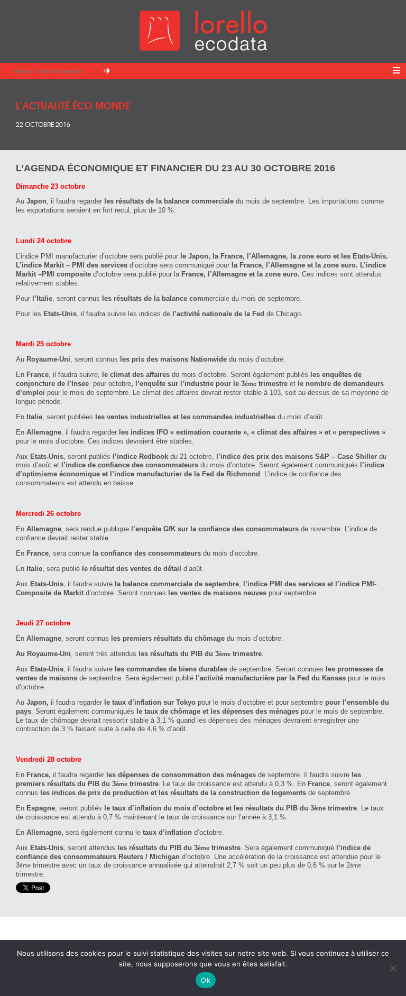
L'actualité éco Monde (73, 105)
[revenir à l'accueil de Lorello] (203, 47)
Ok (205, 980)
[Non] (392, 968)
